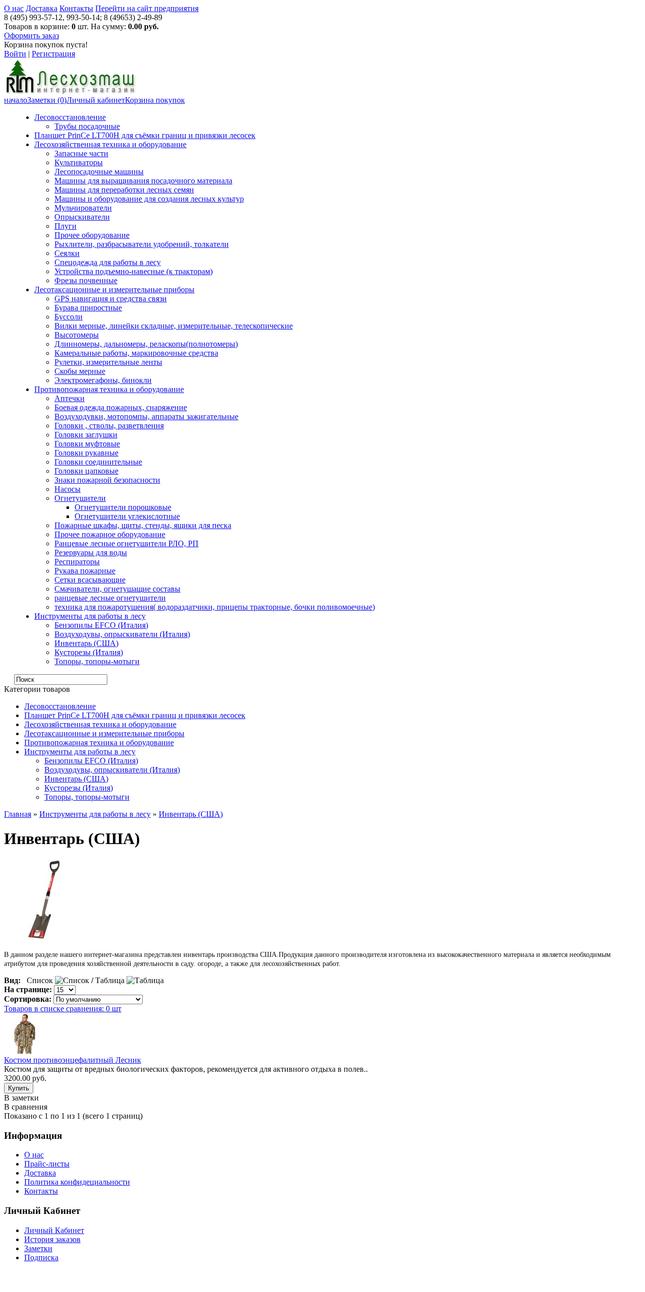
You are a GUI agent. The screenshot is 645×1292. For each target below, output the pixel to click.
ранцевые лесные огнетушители (110, 598)
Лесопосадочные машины (99, 171)
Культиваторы (78, 162)
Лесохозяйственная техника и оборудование (110, 144)
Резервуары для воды (90, 552)
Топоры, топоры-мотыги (97, 661)
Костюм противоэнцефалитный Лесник (72, 1060)
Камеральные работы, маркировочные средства (136, 353)
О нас (14, 8)
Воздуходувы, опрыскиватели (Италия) (122, 634)
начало (15, 100)
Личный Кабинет (54, 1230)
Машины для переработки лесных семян (124, 189)
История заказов (52, 1239)
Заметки (38, 1248)
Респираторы (77, 561)
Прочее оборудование (92, 235)
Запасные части (81, 153)
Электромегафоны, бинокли (103, 380)
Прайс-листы (47, 1163)
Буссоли (68, 316)
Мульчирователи (83, 208)
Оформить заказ (31, 35)
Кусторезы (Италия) (88, 652)
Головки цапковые (86, 471)
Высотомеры (76, 335)
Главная (17, 814)
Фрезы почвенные (85, 280)
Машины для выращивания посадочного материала (143, 180)
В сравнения (25, 1107)
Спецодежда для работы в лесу (107, 262)
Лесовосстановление (70, 117)
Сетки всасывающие (89, 579)
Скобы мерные (79, 371)
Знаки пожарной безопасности (107, 480)
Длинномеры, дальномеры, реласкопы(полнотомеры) (146, 344)
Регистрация (53, 53)
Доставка (41, 8)
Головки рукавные (86, 452)
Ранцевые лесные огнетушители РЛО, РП (126, 543)
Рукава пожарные (84, 570)
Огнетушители (80, 498)
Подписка (41, 1257)
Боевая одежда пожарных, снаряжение (120, 407)
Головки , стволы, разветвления (109, 425)
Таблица (109, 980)
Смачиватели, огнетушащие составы (117, 589)
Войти (15, 53)
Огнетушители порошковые (123, 507)
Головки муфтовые (87, 443)
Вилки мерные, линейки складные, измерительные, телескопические (173, 325)
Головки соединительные (98, 462)
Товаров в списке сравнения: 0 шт (62, 1008)
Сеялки (67, 253)
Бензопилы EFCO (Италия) (101, 625)
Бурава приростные (88, 307)
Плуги (65, 226)
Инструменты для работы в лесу (90, 616)
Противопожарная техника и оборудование (109, 389)
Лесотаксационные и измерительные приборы (114, 289)
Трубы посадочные (87, 126)
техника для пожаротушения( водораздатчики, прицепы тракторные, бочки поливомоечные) (214, 607)
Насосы (67, 489)
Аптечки (69, 398)
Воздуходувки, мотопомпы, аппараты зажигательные (146, 416)
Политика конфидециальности (77, 1182)
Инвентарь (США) (86, 643)
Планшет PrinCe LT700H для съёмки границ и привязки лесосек (144, 135)
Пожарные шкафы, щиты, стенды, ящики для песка (142, 525)
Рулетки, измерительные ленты (108, 362)
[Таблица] (145, 980)
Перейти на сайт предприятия (147, 8)
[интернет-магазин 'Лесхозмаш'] (70, 91)
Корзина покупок (155, 100)
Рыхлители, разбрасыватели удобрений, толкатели (141, 244)
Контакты (76, 8)
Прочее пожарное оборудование (109, 534)
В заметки (21, 1097)
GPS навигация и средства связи (110, 298)
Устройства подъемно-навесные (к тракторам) (133, 271)
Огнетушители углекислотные (127, 516)
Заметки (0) (47, 100)
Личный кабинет (96, 100)
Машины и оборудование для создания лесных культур (149, 199)
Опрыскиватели (82, 217)
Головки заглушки (85, 434)
